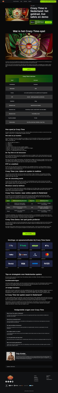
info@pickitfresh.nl (49, 379)
